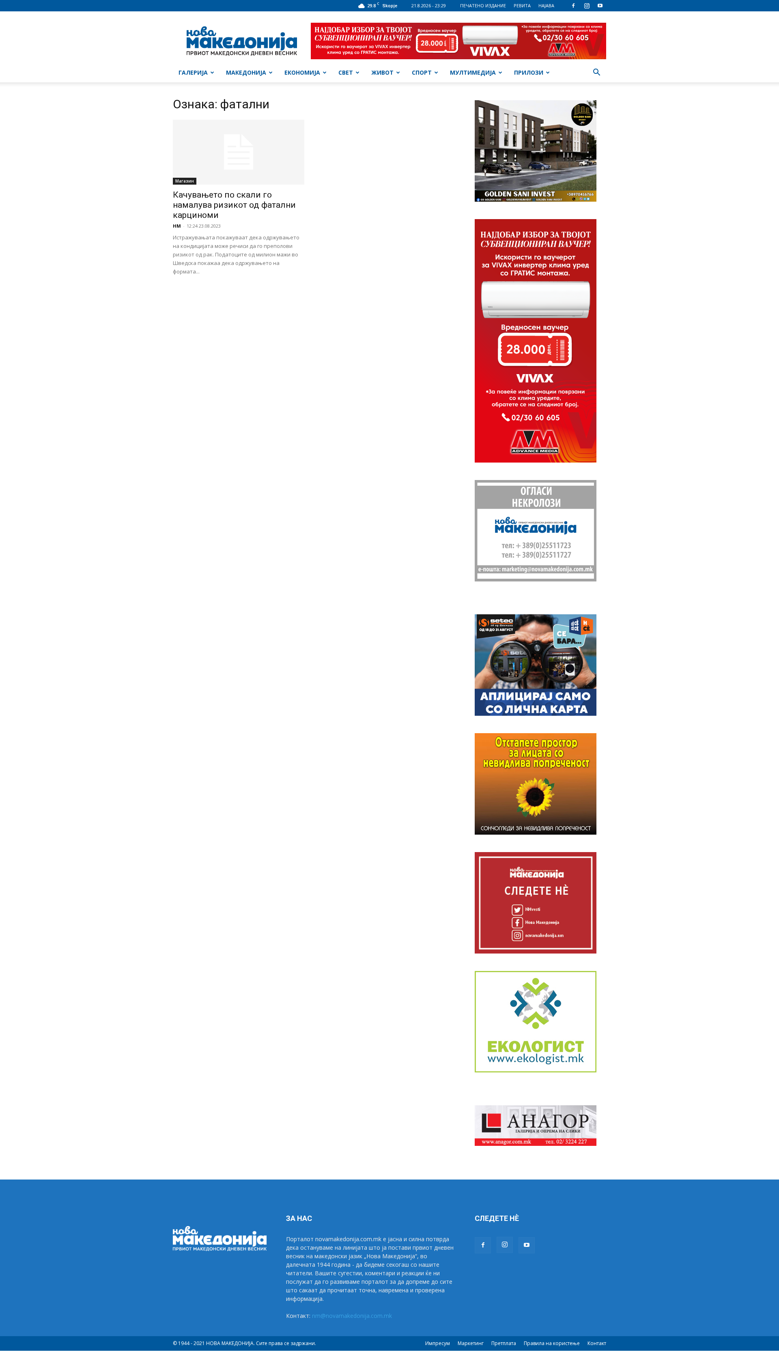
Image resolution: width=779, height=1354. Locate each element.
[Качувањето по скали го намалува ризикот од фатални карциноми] (238, 152)
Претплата (503, 1343)
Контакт (596, 1343)
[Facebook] (573, 5)
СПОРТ (422, 72)
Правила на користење (552, 1343)
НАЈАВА (546, 5)
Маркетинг (471, 1343)
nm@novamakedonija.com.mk (352, 1316)
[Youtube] (600, 5)
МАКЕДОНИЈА (246, 72)
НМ (177, 226)
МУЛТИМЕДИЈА (473, 72)
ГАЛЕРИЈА (193, 72)
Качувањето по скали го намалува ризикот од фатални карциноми (234, 205)
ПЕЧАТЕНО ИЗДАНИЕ (483, 5)
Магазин (184, 181)
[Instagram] (587, 5)
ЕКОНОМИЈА (302, 72)
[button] (596, 73)
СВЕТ (345, 72)
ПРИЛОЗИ (528, 72)
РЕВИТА (522, 5)
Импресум (437, 1343)
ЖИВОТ (382, 72)
